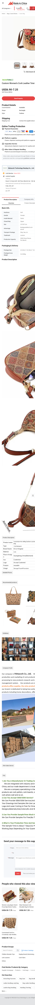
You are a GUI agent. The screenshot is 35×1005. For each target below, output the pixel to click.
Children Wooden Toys (8, 954)
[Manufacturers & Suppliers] (17, 3)
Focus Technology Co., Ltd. (24, 997)
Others (4, 961)
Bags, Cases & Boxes (12, 13)
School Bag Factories (9, 978)
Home (3, 13)
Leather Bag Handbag (9, 987)
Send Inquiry (18, 98)
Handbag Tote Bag (25, 987)
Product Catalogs (28, 950)
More (3, 991)
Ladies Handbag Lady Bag (11, 983)
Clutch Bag (22, 13)
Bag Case (22, 978)
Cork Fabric (22, 957)
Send (17, 873)
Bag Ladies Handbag (29, 983)
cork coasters (6, 957)
